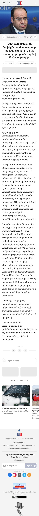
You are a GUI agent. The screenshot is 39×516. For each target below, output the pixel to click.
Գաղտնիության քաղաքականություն (18, 445)
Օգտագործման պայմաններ (19, 448)
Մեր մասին (18, 442)
